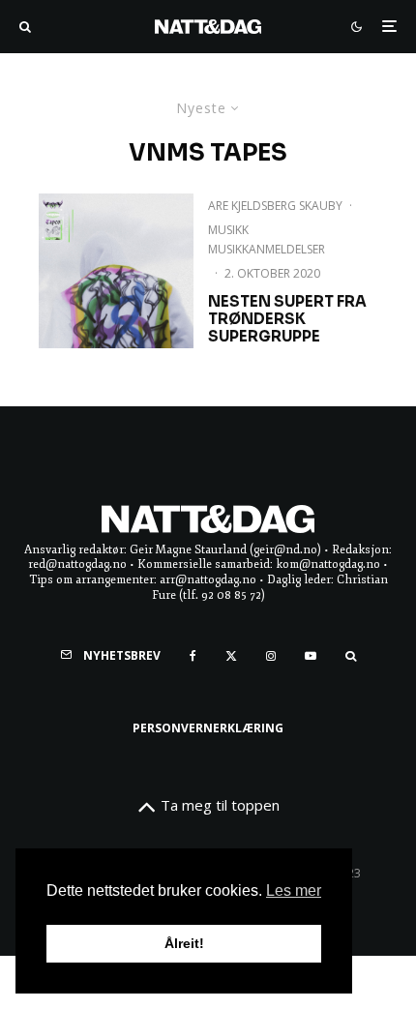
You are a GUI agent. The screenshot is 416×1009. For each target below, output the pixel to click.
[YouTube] (310, 656)
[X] (231, 656)
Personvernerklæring (208, 728)
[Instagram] (271, 656)
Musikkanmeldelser (266, 249)
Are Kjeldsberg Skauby (275, 205)
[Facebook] (193, 656)
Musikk (228, 230)
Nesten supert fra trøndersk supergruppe (287, 319)
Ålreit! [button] (184, 943)
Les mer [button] (293, 890)
